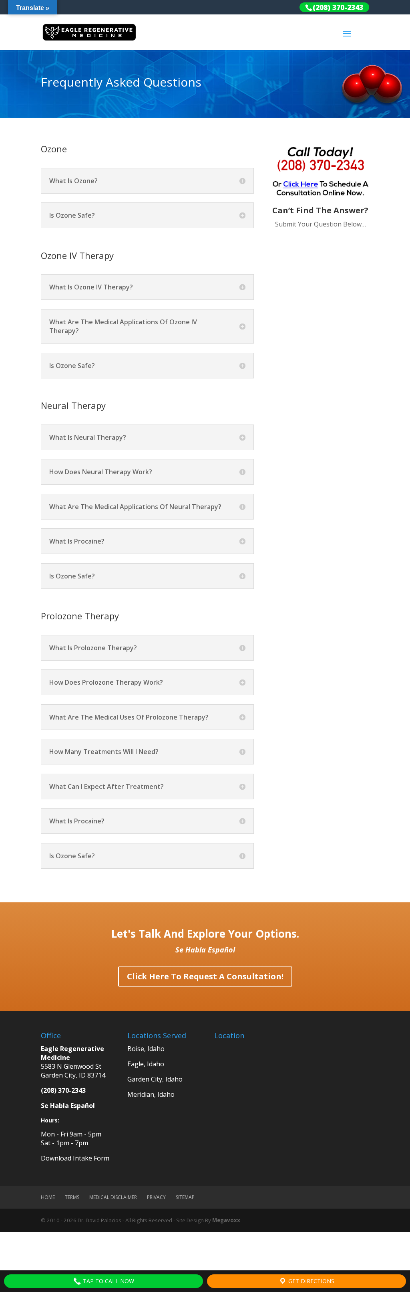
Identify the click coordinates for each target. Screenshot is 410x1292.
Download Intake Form (75, 1158)
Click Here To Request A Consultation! (205, 976)
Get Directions (310, 1281)
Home (48, 1197)
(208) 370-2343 (63, 1090)
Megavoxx (226, 1220)
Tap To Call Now (107, 1281)
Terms (72, 1197)
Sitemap (185, 1197)
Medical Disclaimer (113, 1197)
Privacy (156, 1197)
